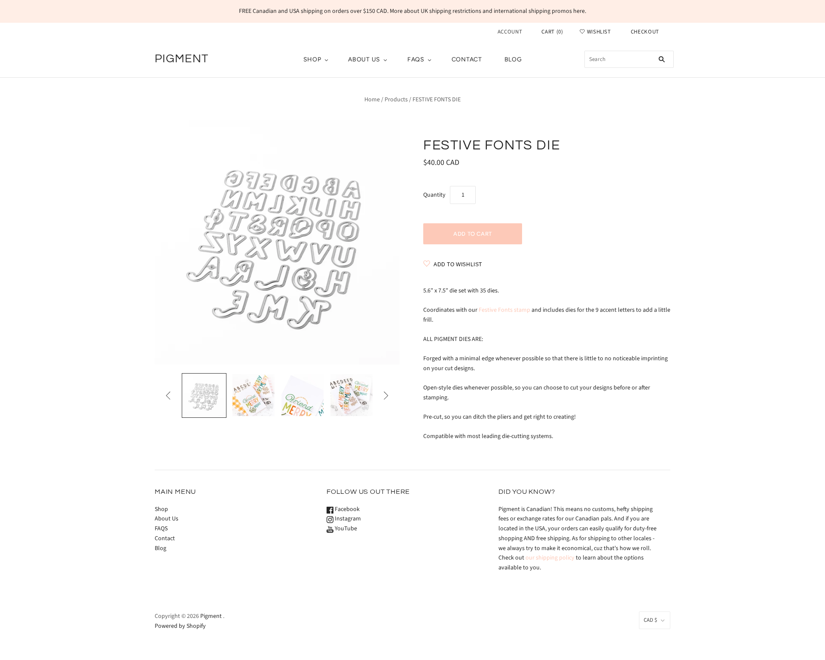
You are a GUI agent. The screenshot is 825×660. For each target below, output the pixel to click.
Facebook (346, 509)
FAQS (416, 59)
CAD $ (650, 620)
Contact (467, 59)
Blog (513, 59)
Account (510, 32)
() (552, 32)
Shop (312, 59)
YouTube (345, 528)
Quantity (434, 195)
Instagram (347, 518)
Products (396, 99)
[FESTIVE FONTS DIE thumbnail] (204, 395)
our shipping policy (550, 558)
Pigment (211, 616)
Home (372, 99)
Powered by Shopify (180, 626)
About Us (364, 59)
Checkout (645, 32)
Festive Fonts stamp (504, 310)
